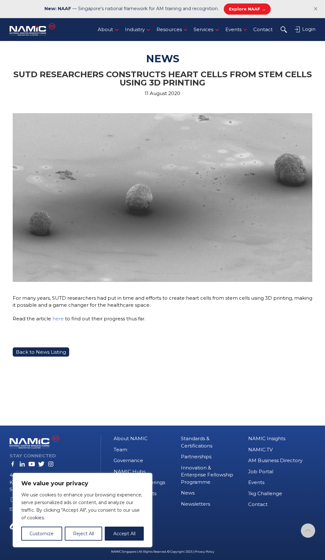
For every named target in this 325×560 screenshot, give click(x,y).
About (105, 29)
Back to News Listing (41, 352)
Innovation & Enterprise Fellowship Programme (207, 475)
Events (233, 29)
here (58, 319)
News (188, 493)
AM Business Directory (275, 460)
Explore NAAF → (247, 8)
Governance (128, 460)
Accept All (124, 533)
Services (203, 29)
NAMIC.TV (260, 450)
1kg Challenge (265, 493)
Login (308, 29)
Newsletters (195, 504)
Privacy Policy (204, 551)
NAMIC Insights (266, 438)
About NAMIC (131, 438)
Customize (42, 533)
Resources (169, 29)
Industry (135, 29)
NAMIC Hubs (129, 471)
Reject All (83, 533)
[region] (82, 510)
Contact (263, 29)
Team (120, 450)
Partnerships (196, 457)
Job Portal (260, 471)
